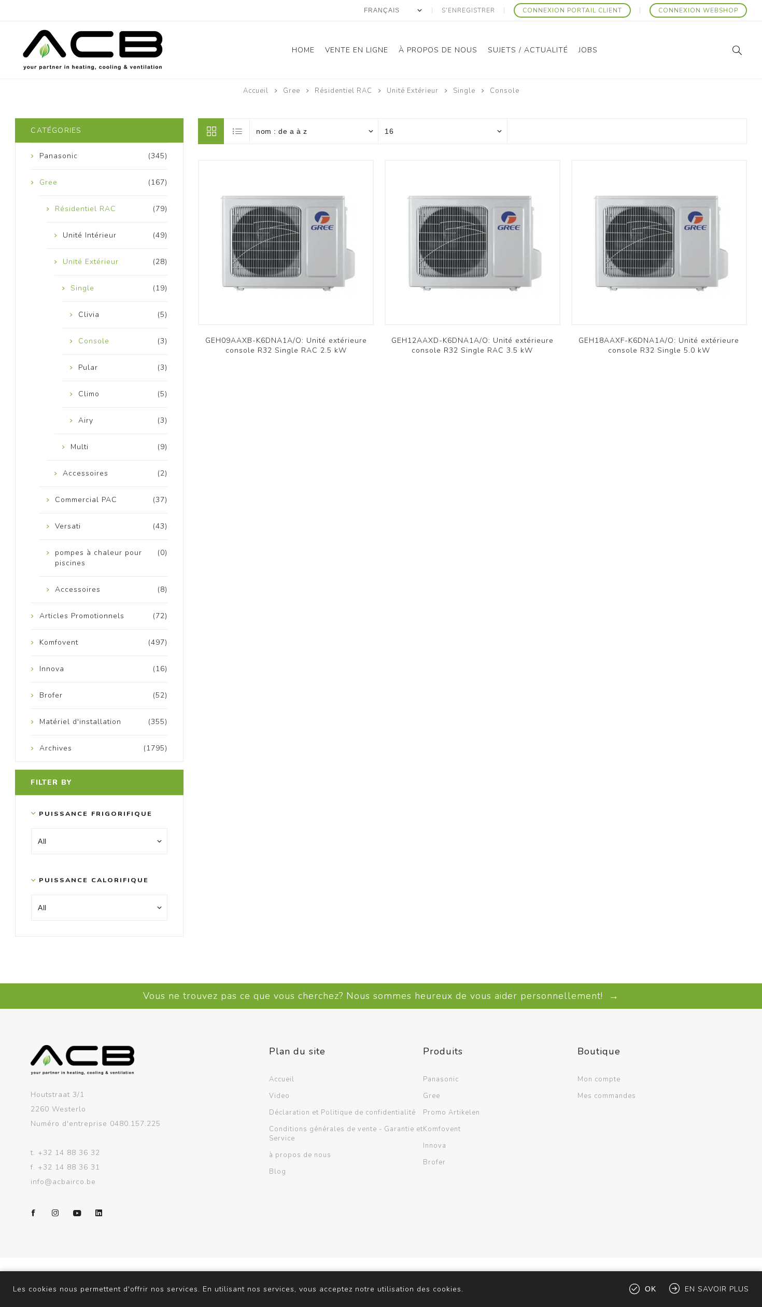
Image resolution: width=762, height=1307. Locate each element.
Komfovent (442, 1129)
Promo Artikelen (451, 1112)
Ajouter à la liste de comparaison (286, 248)
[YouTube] (77, 1213)
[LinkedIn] (99, 1213)
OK (650, 1289)
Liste (237, 131)
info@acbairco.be (63, 1182)
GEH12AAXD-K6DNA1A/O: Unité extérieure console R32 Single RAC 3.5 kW (472, 345)
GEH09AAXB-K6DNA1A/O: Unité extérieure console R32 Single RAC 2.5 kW (286, 345)
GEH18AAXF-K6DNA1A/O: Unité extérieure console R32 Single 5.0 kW (658, 345)
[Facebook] (33, 1213)
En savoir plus (717, 1289)
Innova (434, 1145)
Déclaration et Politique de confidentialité (342, 1112)
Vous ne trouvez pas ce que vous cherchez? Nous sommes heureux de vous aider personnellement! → (381, 996)
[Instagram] (55, 1213)
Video (279, 1096)
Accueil (256, 90)
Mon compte (598, 1079)
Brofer (434, 1162)
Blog (277, 1171)
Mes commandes (606, 1096)
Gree (431, 1096)
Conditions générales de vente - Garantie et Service (346, 1133)
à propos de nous (300, 1155)
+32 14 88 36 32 (69, 1153)
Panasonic (441, 1079)
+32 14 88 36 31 (69, 1167)
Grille (211, 131)
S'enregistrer (468, 10)
